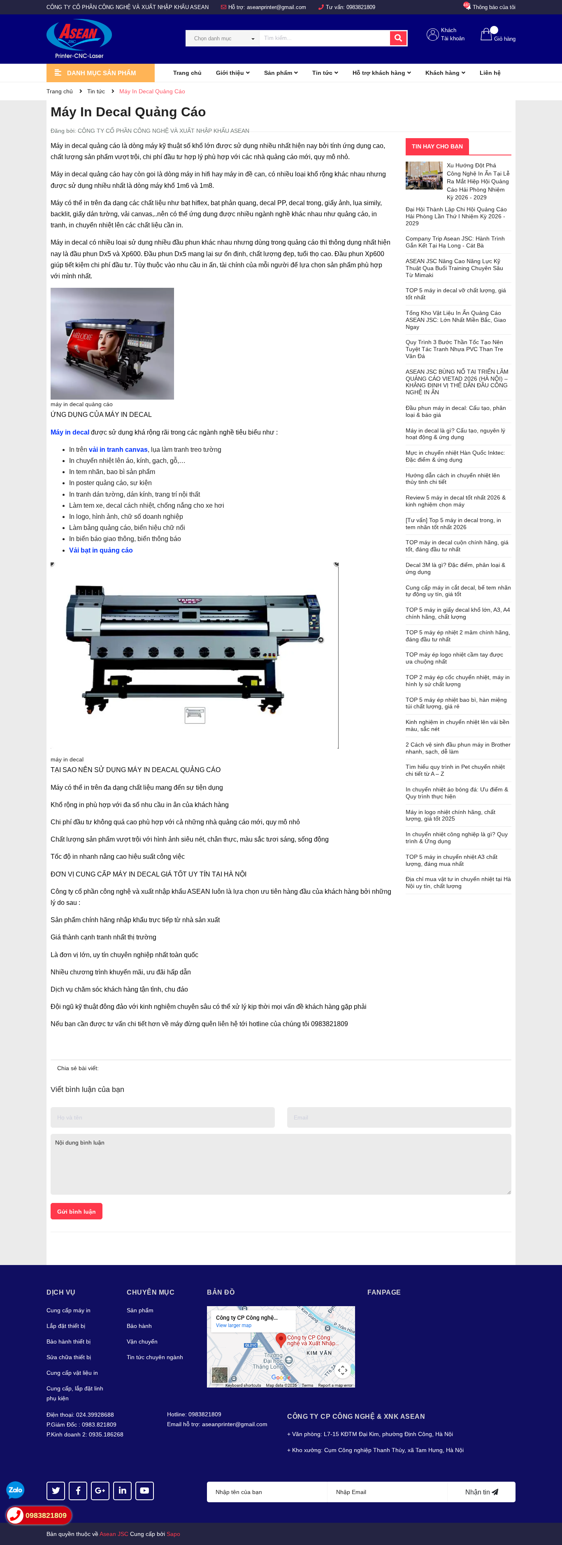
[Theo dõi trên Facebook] (78, 1491)
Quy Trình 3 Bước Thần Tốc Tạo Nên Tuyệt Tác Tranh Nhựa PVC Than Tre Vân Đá (454, 349)
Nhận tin (478, 1492)
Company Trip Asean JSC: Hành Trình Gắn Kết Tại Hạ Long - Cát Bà (455, 242)
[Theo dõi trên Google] (100, 1491)
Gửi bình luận (76, 1211)
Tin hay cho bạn (437, 146)
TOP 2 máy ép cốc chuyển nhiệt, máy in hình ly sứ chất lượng (458, 680)
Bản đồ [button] (221, 1292)
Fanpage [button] (384, 1292)
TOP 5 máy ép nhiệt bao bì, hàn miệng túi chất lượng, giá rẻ (456, 703)
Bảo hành (139, 1326)
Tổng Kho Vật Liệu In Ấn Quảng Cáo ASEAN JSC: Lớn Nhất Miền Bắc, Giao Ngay (456, 320)
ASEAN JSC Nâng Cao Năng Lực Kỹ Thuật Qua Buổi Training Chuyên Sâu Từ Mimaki (454, 268)
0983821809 (360, 7)
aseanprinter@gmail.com (276, 7)
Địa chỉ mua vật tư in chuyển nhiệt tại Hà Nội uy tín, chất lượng (458, 882)
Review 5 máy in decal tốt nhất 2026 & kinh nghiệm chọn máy (456, 501)
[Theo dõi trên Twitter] (55, 1491)
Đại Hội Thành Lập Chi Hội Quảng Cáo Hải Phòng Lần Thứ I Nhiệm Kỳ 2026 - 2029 (456, 216)
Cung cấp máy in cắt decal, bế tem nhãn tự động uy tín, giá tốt (458, 591)
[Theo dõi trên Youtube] (144, 1491)
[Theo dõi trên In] (122, 1491)
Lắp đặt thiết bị (65, 1326)
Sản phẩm (140, 1310)
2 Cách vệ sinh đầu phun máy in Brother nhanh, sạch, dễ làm (458, 748)
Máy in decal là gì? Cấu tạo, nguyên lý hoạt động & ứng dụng (455, 434)
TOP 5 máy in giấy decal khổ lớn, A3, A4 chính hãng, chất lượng (458, 613)
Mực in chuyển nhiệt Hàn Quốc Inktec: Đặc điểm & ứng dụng (455, 456)
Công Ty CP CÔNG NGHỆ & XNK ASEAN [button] (356, 1416)
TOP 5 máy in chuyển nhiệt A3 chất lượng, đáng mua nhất (451, 860)
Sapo (173, 1534)
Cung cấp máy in (68, 1310)
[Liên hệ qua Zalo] (15, 1490)
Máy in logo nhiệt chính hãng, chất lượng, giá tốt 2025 (450, 815)
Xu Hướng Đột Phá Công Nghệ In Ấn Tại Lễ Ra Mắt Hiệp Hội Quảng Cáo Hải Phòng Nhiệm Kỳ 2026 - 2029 (478, 181)
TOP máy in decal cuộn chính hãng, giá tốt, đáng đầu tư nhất (457, 546)
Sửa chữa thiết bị (68, 1357)
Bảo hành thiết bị (68, 1341)
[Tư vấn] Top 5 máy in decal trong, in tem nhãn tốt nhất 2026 (453, 523)
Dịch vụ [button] (61, 1292)
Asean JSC (114, 1534)
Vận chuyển (142, 1341)
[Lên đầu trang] (547, 1506)
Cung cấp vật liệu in (72, 1372)
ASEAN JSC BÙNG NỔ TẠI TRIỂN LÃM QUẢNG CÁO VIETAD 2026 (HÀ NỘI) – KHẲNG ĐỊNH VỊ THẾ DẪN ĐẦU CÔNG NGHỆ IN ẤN (457, 382)
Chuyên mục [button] (150, 1292)
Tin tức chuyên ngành (155, 1357)
